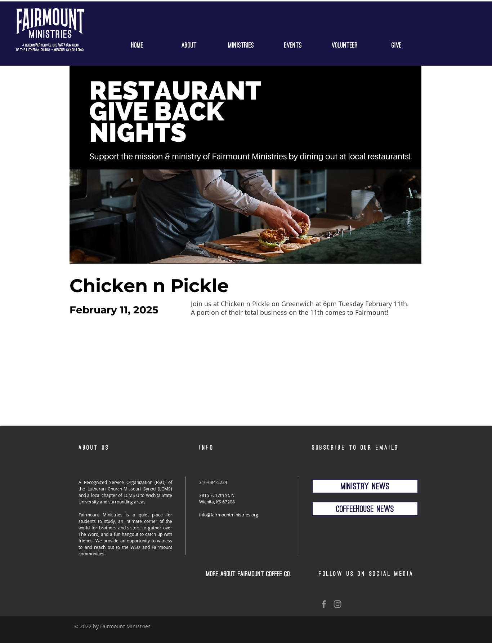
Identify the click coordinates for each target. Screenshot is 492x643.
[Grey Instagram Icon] (337, 604)
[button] (241, 44)
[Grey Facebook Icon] (324, 604)
